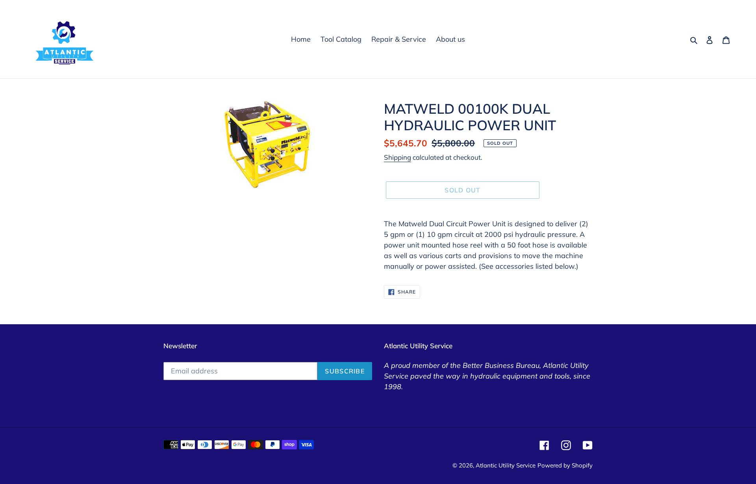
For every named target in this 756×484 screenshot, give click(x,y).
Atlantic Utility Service (506, 465)
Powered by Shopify (565, 465)
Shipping (397, 157)
